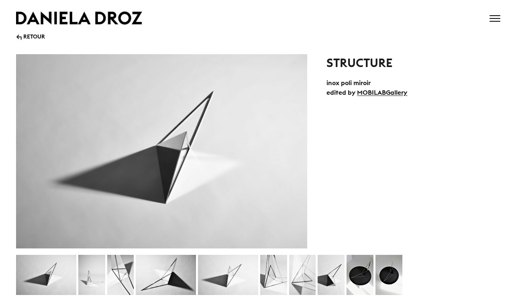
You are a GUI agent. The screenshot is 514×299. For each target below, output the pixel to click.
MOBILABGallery (382, 92)
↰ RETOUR (30, 36)
